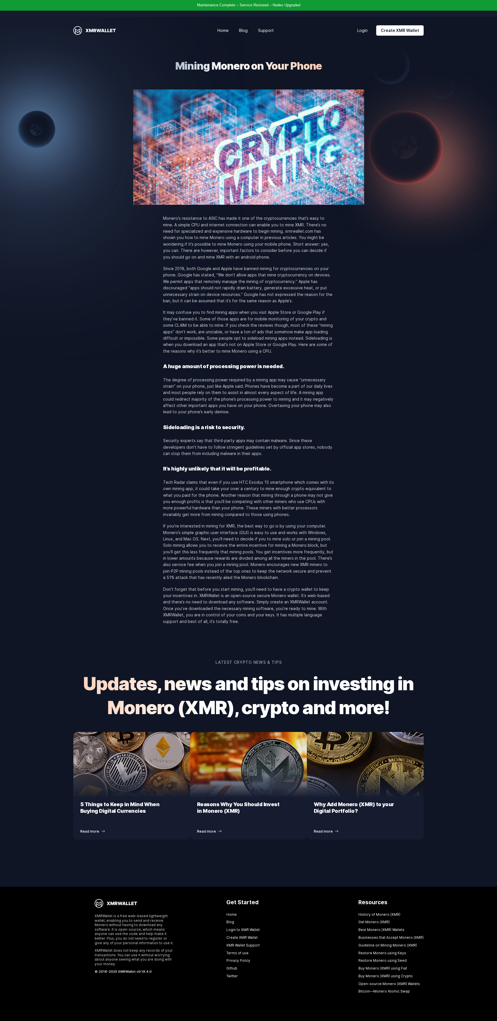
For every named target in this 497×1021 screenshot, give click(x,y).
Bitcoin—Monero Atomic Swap (384, 991)
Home (223, 30)
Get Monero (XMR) (374, 922)
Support (266, 30)
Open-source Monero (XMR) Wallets (389, 984)
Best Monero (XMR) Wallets (381, 930)
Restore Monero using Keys (382, 953)
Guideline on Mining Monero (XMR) (387, 945)
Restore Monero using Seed (382, 960)
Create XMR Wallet (400, 30)
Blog (243, 30)
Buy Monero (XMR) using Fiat (382, 968)
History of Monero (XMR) (379, 914)
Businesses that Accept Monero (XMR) (391, 937)
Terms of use (237, 953)
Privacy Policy (238, 960)
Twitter (232, 976)
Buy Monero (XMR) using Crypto (385, 976)
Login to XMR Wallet (243, 930)
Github (231, 968)
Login (362, 30)
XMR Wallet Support (243, 945)
